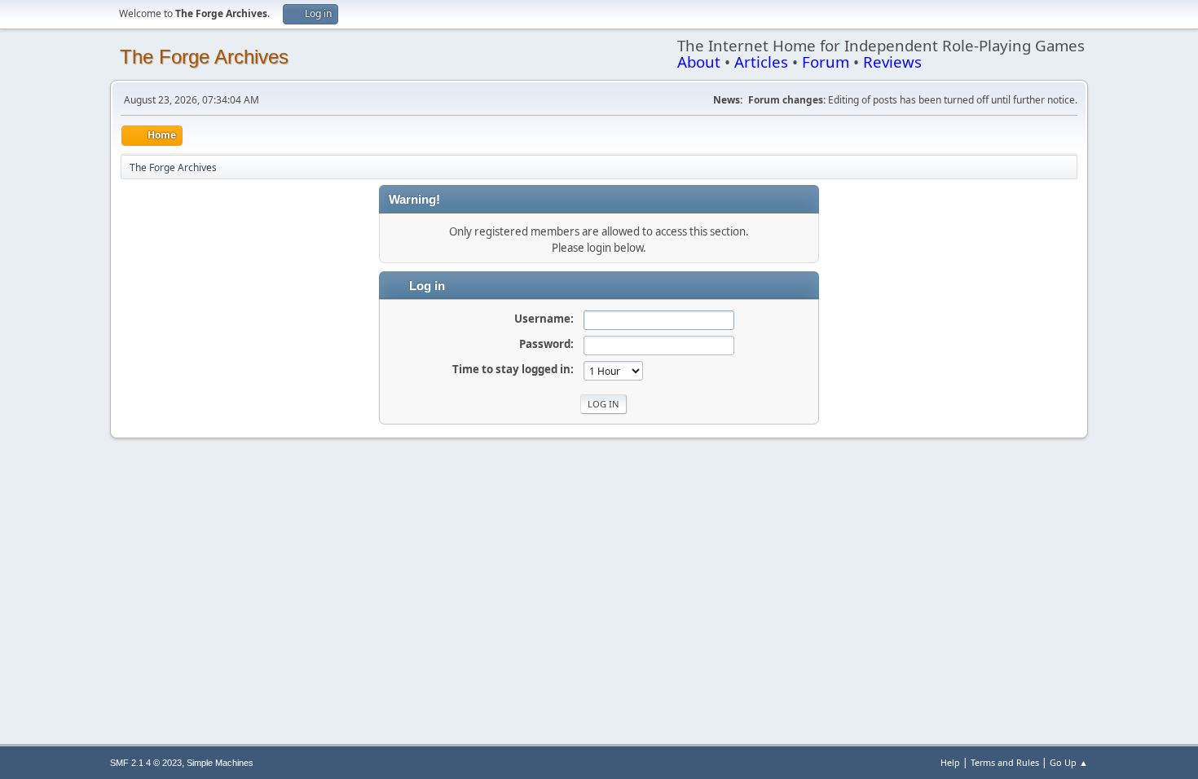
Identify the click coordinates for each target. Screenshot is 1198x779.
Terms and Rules (1005, 762)
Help (950, 762)
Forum (825, 61)
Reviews (892, 61)
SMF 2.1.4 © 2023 (146, 763)
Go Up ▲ (1069, 762)
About (698, 61)
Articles (761, 61)
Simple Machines (220, 763)
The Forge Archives (204, 57)
